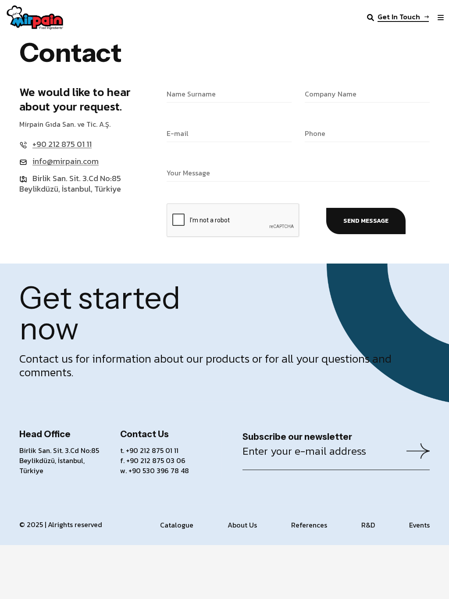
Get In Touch (399, 17)
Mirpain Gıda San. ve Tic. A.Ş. (64, 124)
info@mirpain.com (65, 161)
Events (419, 525)
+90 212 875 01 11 (62, 144)
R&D (368, 525)
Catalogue (176, 525)
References (309, 525)
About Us (242, 525)
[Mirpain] (34, 16)
